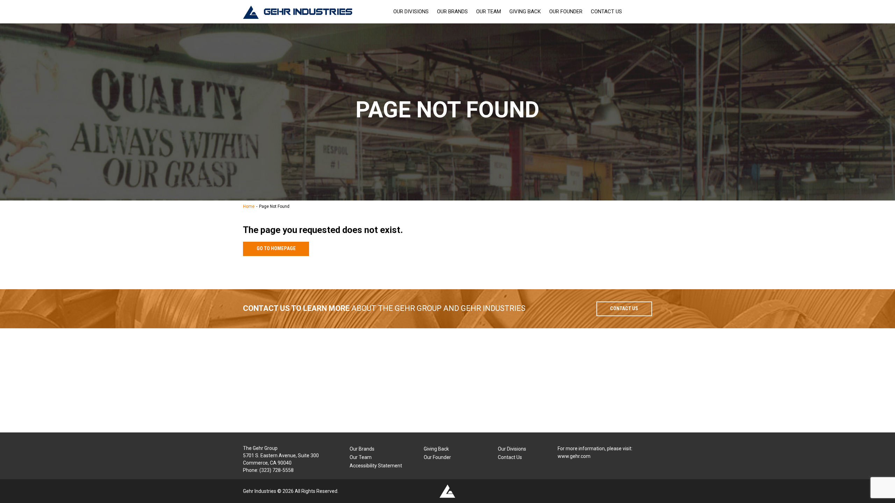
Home (249, 206)
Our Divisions (411, 11)
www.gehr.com (574, 456)
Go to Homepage (276, 249)
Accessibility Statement (376, 465)
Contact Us (606, 11)
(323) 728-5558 (276, 470)
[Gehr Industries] (297, 12)
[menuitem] (411, 11)
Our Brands (452, 11)
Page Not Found (274, 206)
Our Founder (565, 11)
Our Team (488, 11)
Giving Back (525, 11)
